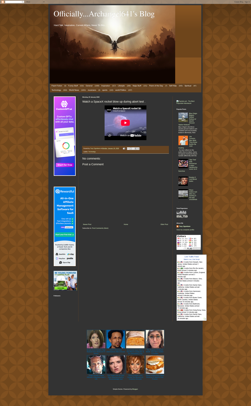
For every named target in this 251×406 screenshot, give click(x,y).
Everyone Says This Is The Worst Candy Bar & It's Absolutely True (135, 352)
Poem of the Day (156, 86)
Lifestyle (121, 86)
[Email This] (128, 148)
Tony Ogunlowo (184, 226)
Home (126, 224)
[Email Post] (124, 148)
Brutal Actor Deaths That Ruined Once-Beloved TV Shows (96, 352)
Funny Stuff (73, 86)
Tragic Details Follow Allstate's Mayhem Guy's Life (96, 377)
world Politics (120, 90)
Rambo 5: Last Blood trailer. (193, 179)
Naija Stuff (137, 86)
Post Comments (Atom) (100, 228)
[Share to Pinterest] (138, 148)
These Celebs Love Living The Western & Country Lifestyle (135, 377)
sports (104, 90)
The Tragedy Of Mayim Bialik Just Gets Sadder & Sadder (155, 352)
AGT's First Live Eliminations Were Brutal (116, 351)
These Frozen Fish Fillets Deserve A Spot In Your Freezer (155, 377)
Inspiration (105, 86)
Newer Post (87, 224)
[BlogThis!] (130, 148)
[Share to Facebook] (135, 148)
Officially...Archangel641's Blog (104, 13)
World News (74, 90)
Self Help (173, 86)
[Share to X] (133, 148)
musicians (92, 90)
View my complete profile (185, 230)
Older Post (164, 224)
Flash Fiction (57, 86)
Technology (56, 90)
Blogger (135, 389)
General (89, 86)
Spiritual (188, 86)
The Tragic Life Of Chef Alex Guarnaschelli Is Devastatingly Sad (115, 377)
